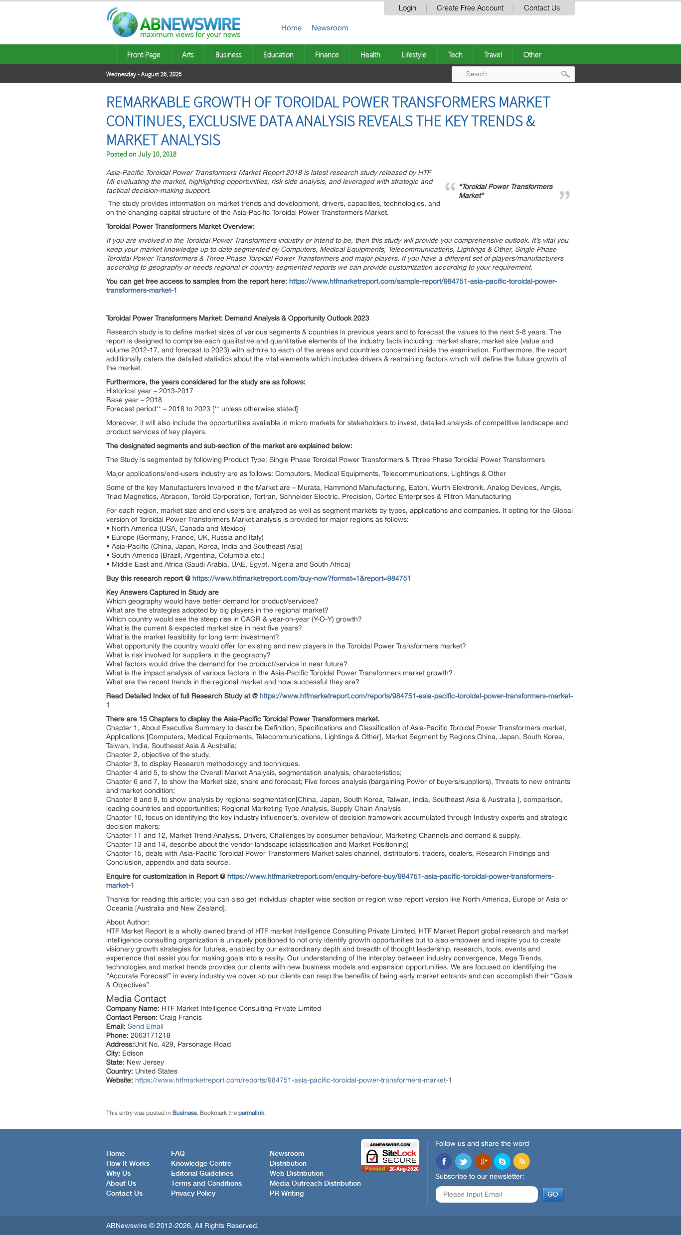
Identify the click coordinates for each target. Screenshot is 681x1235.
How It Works (128, 1163)
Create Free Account (470, 8)
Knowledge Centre (201, 1163)
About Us (121, 1183)
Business (228, 54)
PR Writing (287, 1193)
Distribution (288, 1163)
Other (532, 54)
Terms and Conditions (206, 1183)
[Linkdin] (482, 1162)
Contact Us (542, 8)
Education (278, 54)
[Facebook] (443, 1162)
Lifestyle (414, 54)
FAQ (178, 1153)
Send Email (146, 1026)
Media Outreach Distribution (315, 1183)
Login (407, 8)
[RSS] (521, 1162)
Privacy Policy (193, 1193)
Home (291, 27)
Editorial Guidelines (202, 1173)
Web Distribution (297, 1173)
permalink (251, 1112)
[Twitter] (463, 1162)
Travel (493, 54)
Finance (327, 54)
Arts (188, 54)
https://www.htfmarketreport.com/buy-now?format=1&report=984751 (301, 578)
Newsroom (330, 27)
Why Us (118, 1173)
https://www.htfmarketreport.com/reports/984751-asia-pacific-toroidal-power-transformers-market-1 (293, 1080)
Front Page (144, 54)
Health (370, 54)
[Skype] (502, 1162)
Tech (455, 54)
